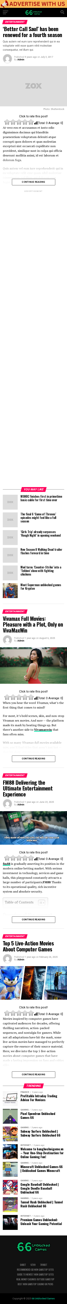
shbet (23, 1265)
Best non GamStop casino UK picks (35, 1284)
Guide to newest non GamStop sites (35, 1274)
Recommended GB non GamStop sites (35, 1269)
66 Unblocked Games (43, 1298)
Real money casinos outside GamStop (35, 1279)
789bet (43, 1265)
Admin (20, 59)
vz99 (33, 1265)
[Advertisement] (33, 339)
